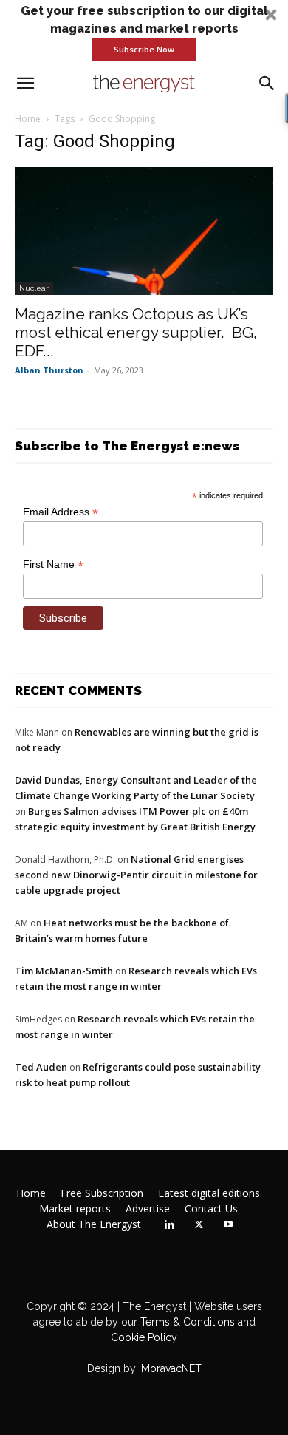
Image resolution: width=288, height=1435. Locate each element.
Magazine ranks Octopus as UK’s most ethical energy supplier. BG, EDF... (136, 332)
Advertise (148, 1208)
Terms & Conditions (186, 1322)
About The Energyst (94, 1224)
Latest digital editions (209, 1193)
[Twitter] (199, 1225)
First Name (53, 564)
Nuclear (34, 288)
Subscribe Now (144, 49)
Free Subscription (102, 1193)
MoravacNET (171, 1368)
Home (28, 118)
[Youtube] (228, 1225)
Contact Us (211, 1208)
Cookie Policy (144, 1337)
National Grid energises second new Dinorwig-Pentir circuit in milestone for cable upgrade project (136, 874)
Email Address (60, 512)
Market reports (75, 1208)
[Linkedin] (169, 1225)
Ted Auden (41, 1066)
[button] (144, 32)
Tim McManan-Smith (64, 970)
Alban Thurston (49, 370)
